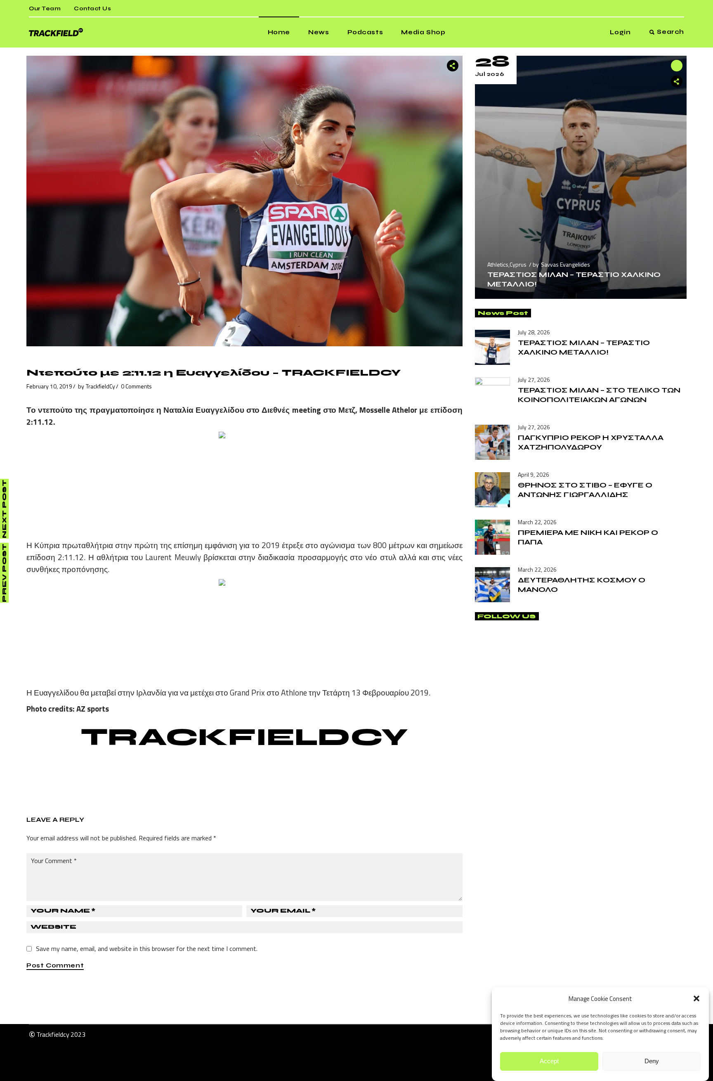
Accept (549, 1061)
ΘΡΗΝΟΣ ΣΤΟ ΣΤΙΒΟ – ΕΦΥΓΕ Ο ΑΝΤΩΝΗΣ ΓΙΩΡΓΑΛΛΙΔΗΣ (585, 489)
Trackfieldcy (52, 1034)
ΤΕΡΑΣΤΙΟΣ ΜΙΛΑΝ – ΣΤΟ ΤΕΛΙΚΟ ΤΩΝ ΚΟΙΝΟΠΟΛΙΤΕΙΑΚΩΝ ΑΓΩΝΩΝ (599, 395)
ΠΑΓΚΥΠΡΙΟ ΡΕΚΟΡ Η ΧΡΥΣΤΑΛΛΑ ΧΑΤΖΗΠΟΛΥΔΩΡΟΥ (590, 442)
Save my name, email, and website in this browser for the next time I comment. (146, 948)
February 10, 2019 (49, 386)
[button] (696, 998)
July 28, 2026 (534, 332)
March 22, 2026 (537, 522)
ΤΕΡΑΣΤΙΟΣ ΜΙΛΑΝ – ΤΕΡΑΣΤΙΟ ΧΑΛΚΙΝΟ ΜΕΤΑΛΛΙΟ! (584, 347)
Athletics (497, 264)
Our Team (45, 8)
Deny (652, 1061)
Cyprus (518, 264)
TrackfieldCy (100, 386)
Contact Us (92, 8)
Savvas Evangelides (565, 264)
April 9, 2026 (533, 474)
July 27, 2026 (534, 379)
